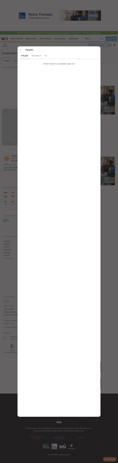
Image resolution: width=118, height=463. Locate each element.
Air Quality (36, 56)
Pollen (24, 56)
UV (46, 56)
